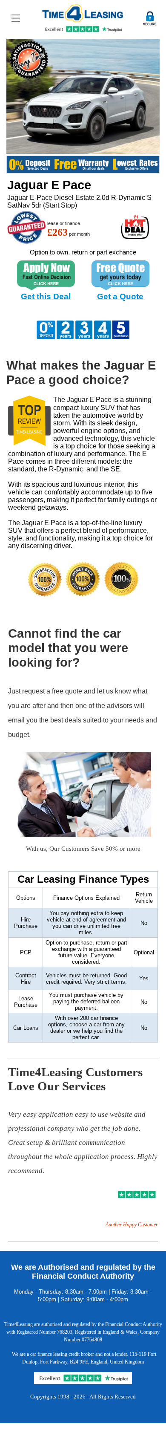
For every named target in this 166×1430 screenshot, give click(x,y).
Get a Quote (120, 296)
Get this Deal (46, 296)
